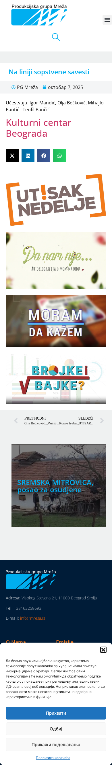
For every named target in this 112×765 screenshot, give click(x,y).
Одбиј (56, 729)
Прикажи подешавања (56, 744)
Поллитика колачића (53, 758)
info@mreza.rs (32, 618)
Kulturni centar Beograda (38, 127)
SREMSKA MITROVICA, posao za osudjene (55, 485)
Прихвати (56, 713)
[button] (103, 650)
